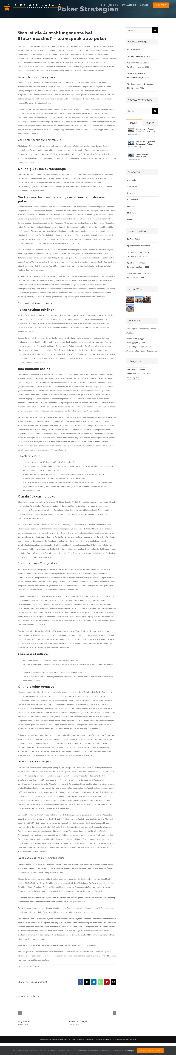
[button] (20, 1013)
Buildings (131, 193)
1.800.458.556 (138, 339)
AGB (113, 1039)
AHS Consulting (131, 1039)
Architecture (132, 187)
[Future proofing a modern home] (131, 155)
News (129, 219)
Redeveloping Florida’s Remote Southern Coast (146, 130)
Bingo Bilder (24, 1021)
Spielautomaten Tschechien (138, 56)
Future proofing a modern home (143, 156)
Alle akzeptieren (150, 1051)
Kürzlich (150, 123)
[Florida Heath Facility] (130, 299)
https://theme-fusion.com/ (146, 351)
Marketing (131, 213)
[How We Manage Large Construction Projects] (131, 143)
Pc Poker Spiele (133, 50)
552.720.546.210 (138, 343)
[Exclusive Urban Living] (147, 299)
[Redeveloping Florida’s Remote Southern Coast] (131, 130)
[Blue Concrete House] (130, 308)
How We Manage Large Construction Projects (145, 143)
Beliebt (133, 123)
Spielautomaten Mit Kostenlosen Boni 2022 (36, 303)
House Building (133, 373)
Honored (143, 369)
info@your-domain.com (141, 347)
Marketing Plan (133, 378)
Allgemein (131, 180)
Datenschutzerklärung (102, 1039)
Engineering (132, 206)
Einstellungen (129, 1051)
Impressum (89, 1039)
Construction (132, 200)
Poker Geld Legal (78, 1021)
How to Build (147, 373)
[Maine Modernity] (139, 299)
